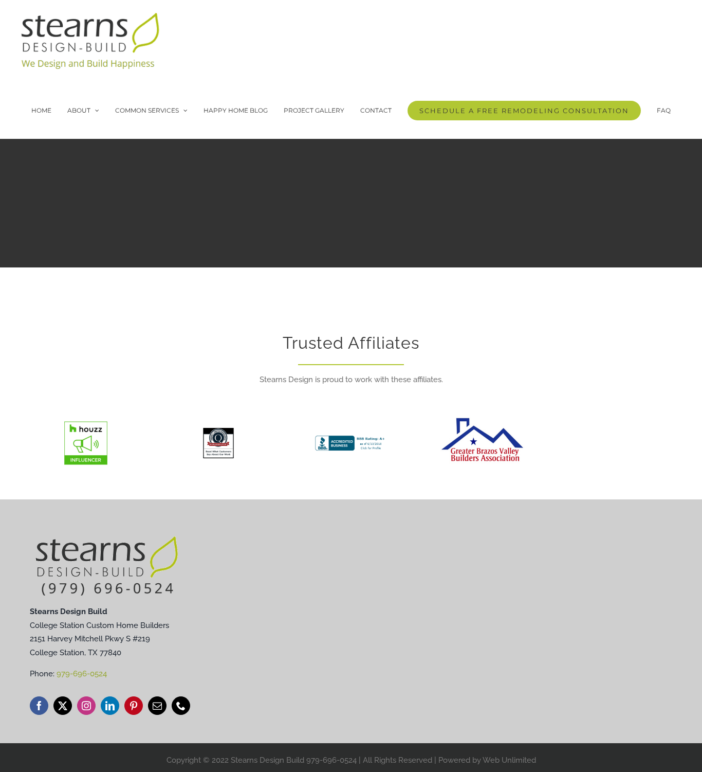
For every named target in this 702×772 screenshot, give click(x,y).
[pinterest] (133, 705)
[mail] (157, 705)
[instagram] (86, 705)
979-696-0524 (82, 673)
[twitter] (62, 705)
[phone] (181, 705)
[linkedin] (110, 705)
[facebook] (39, 705)
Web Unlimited (509, 760)
